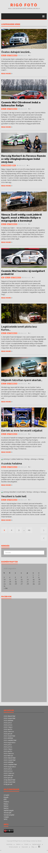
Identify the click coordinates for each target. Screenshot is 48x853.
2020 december (10, 758)
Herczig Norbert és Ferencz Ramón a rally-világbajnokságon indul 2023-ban (23, 158)
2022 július (8, 723)
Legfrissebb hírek (10, 24)
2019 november (9, 782)
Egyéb (6, 797)
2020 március (9, 773)
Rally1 (3, 55)
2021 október (8, 738)
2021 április (8, 751)
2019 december (9, 780)
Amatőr (6, 795)
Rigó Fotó (24, 5)
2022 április (8, 729)
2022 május (8, 727)
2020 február (8, 775)
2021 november (9, 736)
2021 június (8, 747)
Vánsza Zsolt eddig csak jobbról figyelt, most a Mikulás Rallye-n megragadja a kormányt (21, 217)
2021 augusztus (9, 742)
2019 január (8, 784)
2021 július (8, 745)
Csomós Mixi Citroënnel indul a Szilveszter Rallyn (20, 104)
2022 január (8, 734)
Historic (6, 802)
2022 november (9, 718)
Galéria (18, 844)
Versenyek (7, 813)
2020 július (8, 769)
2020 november (10, 760)
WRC (14, 165)
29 (29, 530)
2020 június (8, 771)
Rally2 (6, 806)
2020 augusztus (10, 767)
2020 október (9, 762)
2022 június (8, 725)
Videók (6, 817)
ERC (2, 277)
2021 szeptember (10, 740)
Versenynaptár (9, 815)
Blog (33, 847)
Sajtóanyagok (12, 55)
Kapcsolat (25, 847)
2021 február (8, 756)
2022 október (8, 720)
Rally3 (6, 808)
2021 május (8, 749)
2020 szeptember (10, 764)
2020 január (8, 778)
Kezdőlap (9, 844)
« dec (6, 588)
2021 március (9, 753)
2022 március (9, 731)
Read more (6, 73)
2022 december (9, 716)
